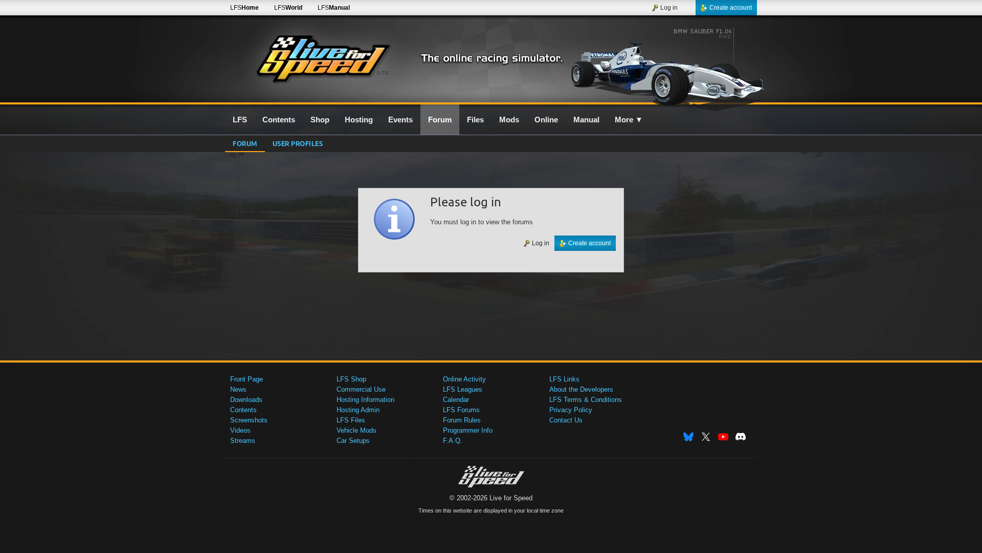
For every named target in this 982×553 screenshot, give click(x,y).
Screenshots (248, 420)
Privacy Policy (570, 410)
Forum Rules (462, 420)
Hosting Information (365, 399)
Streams (242, 440)
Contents (243, 410)
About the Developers (581, 389)
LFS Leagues (462, 389)
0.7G (383, 73)
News (238, 389)
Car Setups (353, 440)
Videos (240, 430)
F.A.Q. (452, 440)
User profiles (298, 143)
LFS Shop (351, 379)
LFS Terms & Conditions (585, 399)
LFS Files (351, 420)
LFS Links (564, 379)
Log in (669, 7)
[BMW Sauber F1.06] (669, 65)
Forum (245, 143)
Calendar (456, 399)
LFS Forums (461, 410)
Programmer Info (468, 430)
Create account (730, 7)
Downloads (246, 399)
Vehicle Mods (356, 430)
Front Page (246, 379)
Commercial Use (361, 389)
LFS (244, 7)
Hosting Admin (358, 410)
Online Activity (464, 379)
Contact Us (566, 420)
